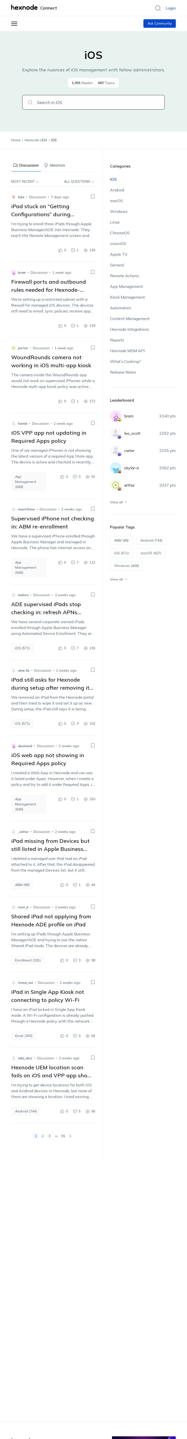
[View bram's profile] (13, 272)
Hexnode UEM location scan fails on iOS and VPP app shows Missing (52, 1075)
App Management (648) (25, 481)
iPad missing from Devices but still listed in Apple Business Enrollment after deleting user (50, 848)
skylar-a (131, 467)
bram (22, 272)
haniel (22, 423)
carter (129, 450)
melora (23, 595)
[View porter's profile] (13, 348)
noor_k (23, 907)
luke (21, 197)
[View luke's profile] (13, 197)
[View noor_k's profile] (13, 907)
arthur (129, 485)
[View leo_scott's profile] (115, 433)
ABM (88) (22, 885)
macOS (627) (151, 553)
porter (23, 348)
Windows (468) (126, 566)
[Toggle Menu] (14, 23)
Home (15, 140)
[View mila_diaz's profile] (13, 1058)
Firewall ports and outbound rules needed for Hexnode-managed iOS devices (48, 289)
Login (171, 8)
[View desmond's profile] (13, 745)
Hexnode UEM (36, 140)
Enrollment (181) (28, 960)
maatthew (26, 509)
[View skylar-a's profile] (115, 467)
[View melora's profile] (13, 595)
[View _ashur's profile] (13, 831)
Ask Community (160, 23)
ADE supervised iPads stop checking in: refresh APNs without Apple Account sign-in (51, 612)
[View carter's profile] (115, 450)
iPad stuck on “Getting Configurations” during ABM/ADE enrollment (40, 214)
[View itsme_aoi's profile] (13, 982)
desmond (25, 746)
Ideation (57, 165)
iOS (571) (22, 648)
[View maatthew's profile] (13, 509)
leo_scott (132, 433)
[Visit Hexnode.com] (25, 7)
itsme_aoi (25, 982)
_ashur (23, 831)
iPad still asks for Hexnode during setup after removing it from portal (50, 687)
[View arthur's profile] (115, 485)
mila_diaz (25, 1058)
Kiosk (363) (23, 1036)
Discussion (29, 165)
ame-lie (23, 670)
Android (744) (26, 1111)
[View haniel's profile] (13, 423)
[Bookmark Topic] (92, 196)
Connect (48, 8)
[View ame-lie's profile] (13, 670)
